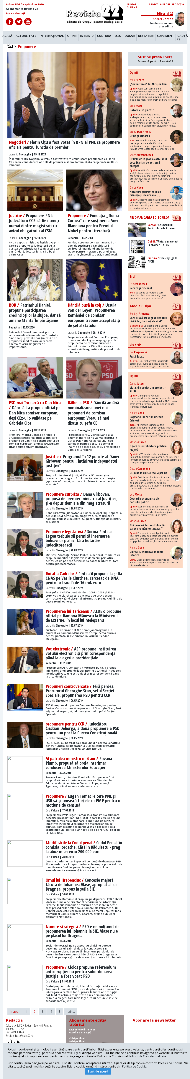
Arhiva (153, 4)
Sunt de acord (98, 1071)
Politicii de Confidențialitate (147, 1056)
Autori (165, 4)
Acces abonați (15, 13)
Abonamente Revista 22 (22, 8)
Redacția (177, 4)
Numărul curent (133, 6)
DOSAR (130, 36)
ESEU (117, 36)
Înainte (70, 1012)
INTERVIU (87, 36)
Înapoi (14, 1012)
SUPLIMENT (165, 36)
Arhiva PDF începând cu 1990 (25, 4)
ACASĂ (7, 36)
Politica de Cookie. (134, 1066)
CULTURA (104, 36)
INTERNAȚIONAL (52, 36)
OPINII (72, 36)
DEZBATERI (146, 36)
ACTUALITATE (26, 36)
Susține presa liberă (155, 59)
